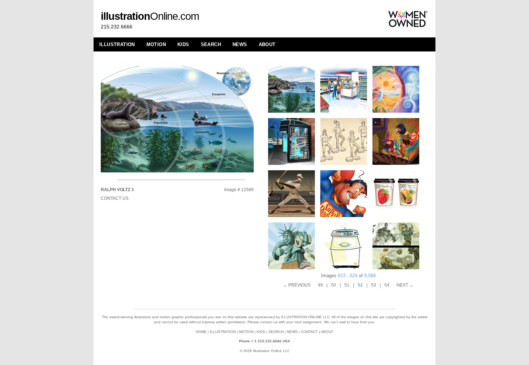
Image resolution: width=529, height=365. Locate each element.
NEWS (239, 44)
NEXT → (405, 285)
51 (346, 285)
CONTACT (309, 332)
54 (386, 285)
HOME (201, 332)
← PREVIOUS (297, 285)
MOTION (156, 44)
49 (320, 285)
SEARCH (211, 44)
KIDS (183, 44)
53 (373, 285)
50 (333, 285)
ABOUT (267, 44)
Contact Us (114, 198)
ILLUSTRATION (117, 44)
